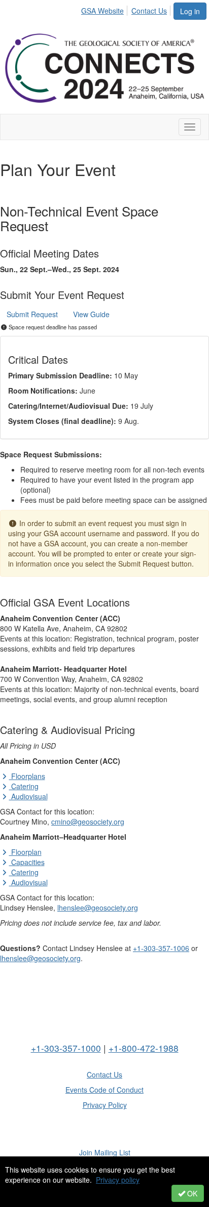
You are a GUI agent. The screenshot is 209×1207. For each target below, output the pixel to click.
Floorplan (25, 852)
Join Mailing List (104, 1152)
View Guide (91, 314)
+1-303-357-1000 (66, 1048)
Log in (190, 11)
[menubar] (126, 9)
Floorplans (27, 776)
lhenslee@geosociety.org (97, 907)
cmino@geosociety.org (87, 821)
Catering (24, 786)
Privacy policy (118, 1180)
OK (191, 1193)
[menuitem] (105, 9)
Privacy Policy (105, 1105)
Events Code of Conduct (104, 1090)
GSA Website (102, 11)
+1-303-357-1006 (161, 948)
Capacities (27, 862)
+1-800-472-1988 (144, 1048)
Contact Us (149, 11)
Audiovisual (28, 796)
